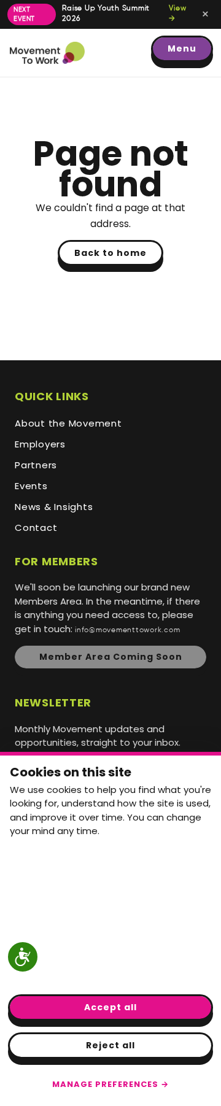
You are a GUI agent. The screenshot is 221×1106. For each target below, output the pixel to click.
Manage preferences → (110, 1084)
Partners (36, 464)
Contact (36, 527)
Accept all (110, 1007)
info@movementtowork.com (127, 630)
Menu (182, 48)
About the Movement (68, 423)
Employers (40, 444)
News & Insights (54, 506)
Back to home (110, 253)
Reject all (110, 1045)
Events (31, 485)
